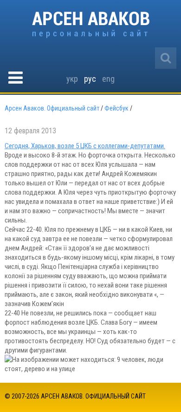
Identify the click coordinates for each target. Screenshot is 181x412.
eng (108, 79)
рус (90, 79)
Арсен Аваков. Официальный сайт (90, 25)
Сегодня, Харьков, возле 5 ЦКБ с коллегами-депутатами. (85, 146)
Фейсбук (116, 108)
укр (72, 79)
